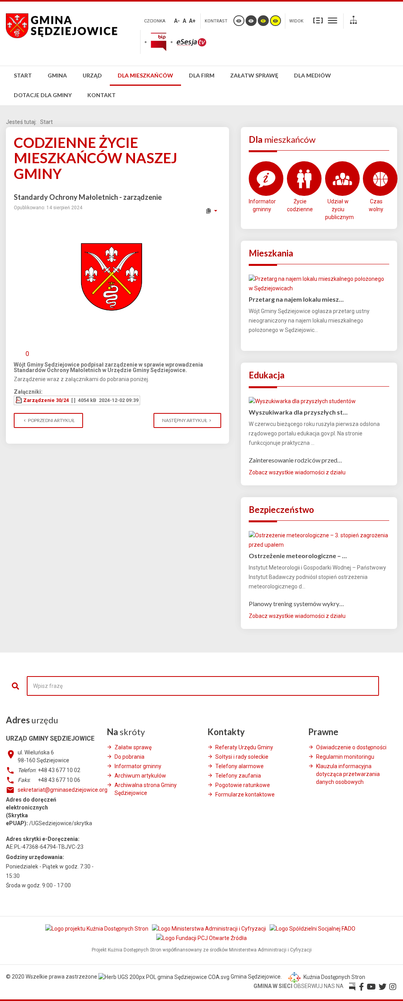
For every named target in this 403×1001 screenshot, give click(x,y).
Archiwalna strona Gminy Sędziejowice (146, 789)
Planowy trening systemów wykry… (296, 603)
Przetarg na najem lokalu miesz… (296, 299)
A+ (192, 21)
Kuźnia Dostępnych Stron (333, 977)
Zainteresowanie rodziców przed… (295, 460)
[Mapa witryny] (353, 21)
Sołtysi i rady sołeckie (241, 757)
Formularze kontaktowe (245, 794)
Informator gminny (262, 205)
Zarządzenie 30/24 (46, 400)
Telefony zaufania (238, 775)
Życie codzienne (300, 205)
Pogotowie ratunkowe (242, 785)
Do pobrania (129, 757)
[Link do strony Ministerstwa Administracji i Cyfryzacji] (209, 928)
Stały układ (318, 20)
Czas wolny (376, 205)
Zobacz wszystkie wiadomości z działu (297, 472)
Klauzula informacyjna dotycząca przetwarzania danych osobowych (348, 774)
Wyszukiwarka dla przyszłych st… (298, 412)
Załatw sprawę (133, 747)
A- (177, 21)
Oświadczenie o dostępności (351, 747)
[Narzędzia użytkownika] (211, 211)
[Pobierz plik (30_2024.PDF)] (19, 400)
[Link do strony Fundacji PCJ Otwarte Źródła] (201, 938)
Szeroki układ (332, 20)
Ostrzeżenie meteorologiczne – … (298, 555)
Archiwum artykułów (140, 775)
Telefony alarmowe (239, 766)
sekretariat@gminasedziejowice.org (62, 790)
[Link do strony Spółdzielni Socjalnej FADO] (313, 928)
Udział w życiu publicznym (338, 209)
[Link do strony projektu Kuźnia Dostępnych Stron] (97, 928)
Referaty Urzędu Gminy (244, 747)
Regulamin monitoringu (345, 757)
